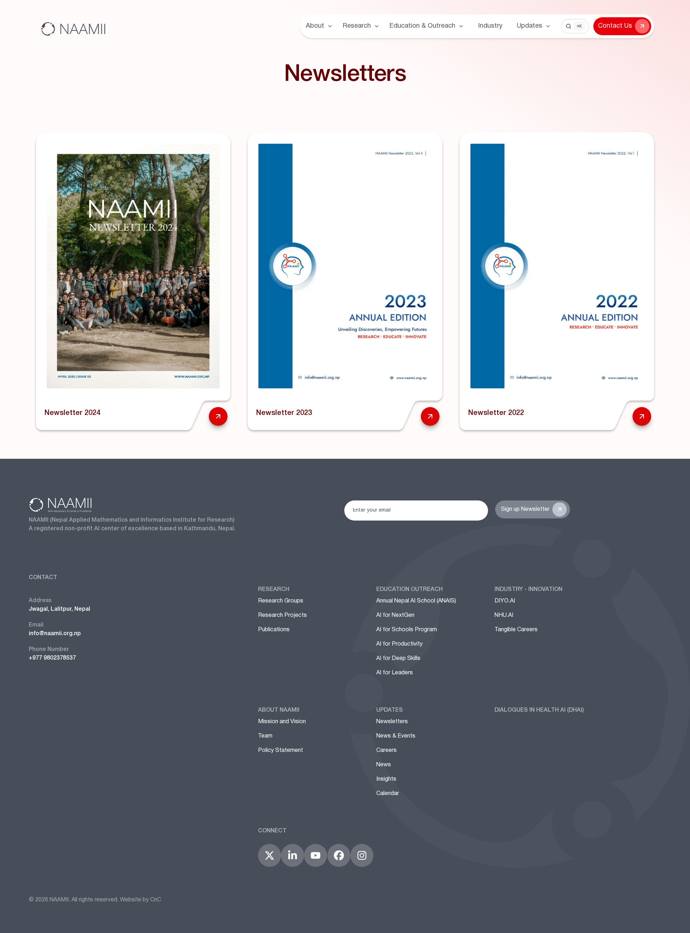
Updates (389, 710)
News (383, 764)
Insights (386, 779)
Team (265, 736)
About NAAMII (278, 710)
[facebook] (338, 855)
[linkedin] (292, 855)
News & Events (395, 736)
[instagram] (361, 855)
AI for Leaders (394, 672)
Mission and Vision (282, 721)
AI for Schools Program (406, 629)
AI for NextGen (395, 615)
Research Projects (282, 615)
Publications (274, 629)
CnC (155, 899)
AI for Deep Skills (398, 658)
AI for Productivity (399, 644)
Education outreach (409, 589)
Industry (490, 26)
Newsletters (392, 721)
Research (273, 589)
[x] (269, 855)
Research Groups (280, 601)
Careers (386, 750)
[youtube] (315, 855)
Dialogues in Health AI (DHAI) (539, 710)
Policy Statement (280, 750)
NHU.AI (503, 615)
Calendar (387, 793)
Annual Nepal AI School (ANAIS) (416, 601)
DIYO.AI (504, 601)
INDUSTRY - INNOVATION (528, 589)
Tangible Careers (516, 629)
